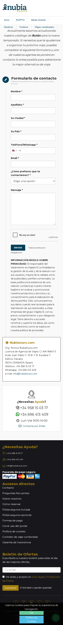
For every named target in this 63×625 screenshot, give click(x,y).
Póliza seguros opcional (16, 515)
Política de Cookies (31, 619)
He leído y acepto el (18, 576)
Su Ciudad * (18, 118)
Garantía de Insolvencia (16, 542)
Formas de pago (12, 520)
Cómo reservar (11, 504)
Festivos (24, 27)
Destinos (8, 27)
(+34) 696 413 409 (14, 459)
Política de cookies (13, 531)
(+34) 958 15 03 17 (14, 453)
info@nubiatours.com (25, 373)
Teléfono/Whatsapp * (24, 144)
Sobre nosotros (11, 498)
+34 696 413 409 (34, 414)
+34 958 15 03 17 (34, 408)
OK (31, 613)
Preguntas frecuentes (15, 493)
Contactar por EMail (33, 426)
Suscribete (10, 587)
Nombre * (16, 91)
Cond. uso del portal (14, 525)
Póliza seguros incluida (16, 509)
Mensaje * (17, 190)
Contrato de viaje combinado (20, 536)
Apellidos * (17, 104)
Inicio (6, 20)
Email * (15, 158)
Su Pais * (16, 131)
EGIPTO (20, 20)
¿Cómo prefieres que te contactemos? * (25, 173)
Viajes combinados (44, 27)
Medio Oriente (38, 20)
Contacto (8, 487)
